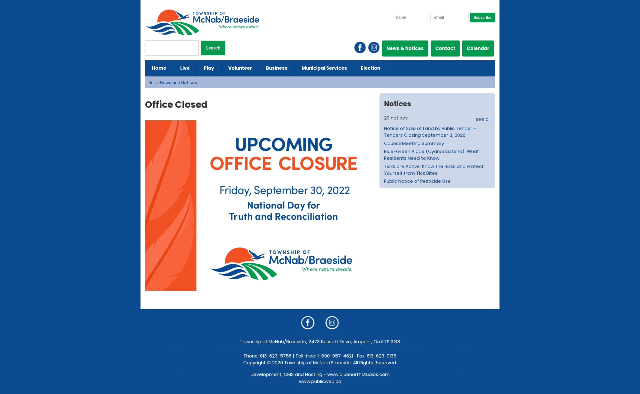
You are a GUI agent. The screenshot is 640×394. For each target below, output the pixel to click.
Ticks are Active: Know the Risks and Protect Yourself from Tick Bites (434, 169)
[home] (151, 83)
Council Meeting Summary (414, 143)
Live (185, 68)
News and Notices (178, 83)
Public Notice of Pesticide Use (417, 181)
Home (159, 68)
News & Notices (405, 48)
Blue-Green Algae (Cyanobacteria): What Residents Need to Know (431, 155)
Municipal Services (324, 68)
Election (370, 68)
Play (209, 68)
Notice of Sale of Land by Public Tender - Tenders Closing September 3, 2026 (430, 131)
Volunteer (240, 68)
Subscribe (482, 18)
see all (483, 119)
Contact (445, 48)
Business (277, 68)
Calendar (478, 48)
